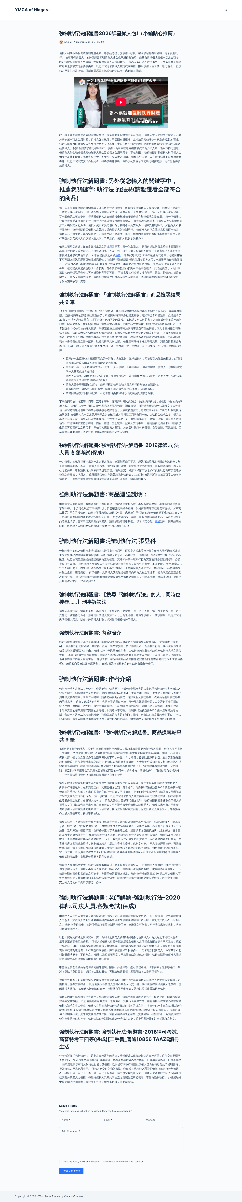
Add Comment (71, 1131)
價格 (118, 255)
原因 (112, 246)
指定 (98, 791)
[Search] (226, 10)
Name (66, 1119)
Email (108, 1119)
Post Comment (71, 1170)
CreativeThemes (73, 1196)
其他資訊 (101, 42)
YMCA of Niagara (32, 9)
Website (151, 1119)
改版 (133, 264)
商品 (157, 521)
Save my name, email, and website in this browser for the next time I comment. (104, 1161)
